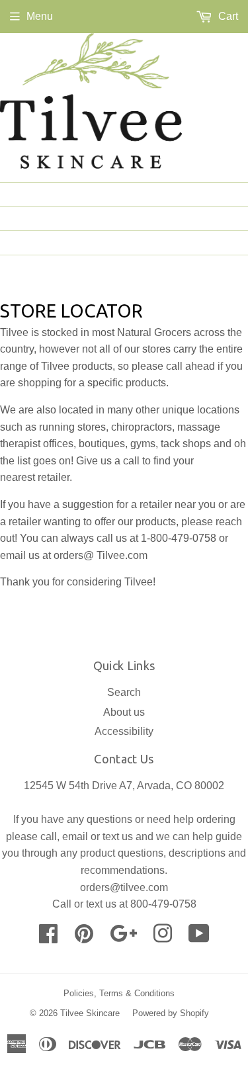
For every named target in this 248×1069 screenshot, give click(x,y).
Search (124, 692)
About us (212, 218)
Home (223, 194)
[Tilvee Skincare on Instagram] (163, 937)
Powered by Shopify (170, 1013)
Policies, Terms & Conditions (119, 993)
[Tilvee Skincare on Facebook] (48, 937)
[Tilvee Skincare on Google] (123, 937)
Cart (227, 16)
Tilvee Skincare (90, 1013)
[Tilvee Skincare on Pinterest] (84, 937)
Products (210, 242)
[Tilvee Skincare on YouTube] (199, 937)
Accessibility (124, 731)
